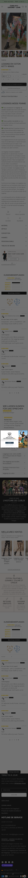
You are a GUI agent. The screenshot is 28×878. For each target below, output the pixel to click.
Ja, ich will (9, 442)
